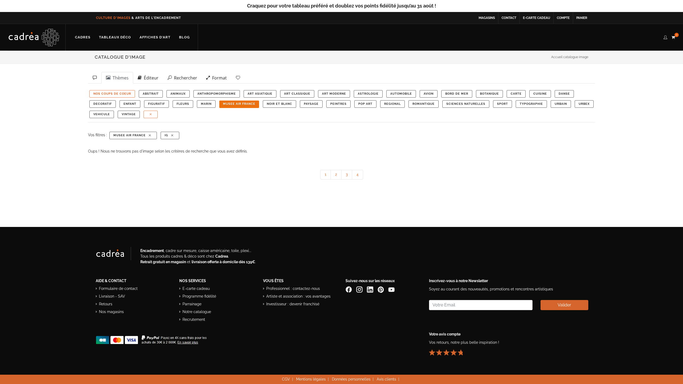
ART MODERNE (334, 93)
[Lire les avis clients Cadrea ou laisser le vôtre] (449, 350)
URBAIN (561, 104)
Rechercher (184, 78)
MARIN (206, 104)
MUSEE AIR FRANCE (239, 104)
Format (218, 78)
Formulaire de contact (118, 288)
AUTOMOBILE (401, 93)
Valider (564, 304)
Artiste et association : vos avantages (298, 296)
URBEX (584, 104)
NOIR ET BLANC (279, 104)
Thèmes (119, 78)
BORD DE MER (456, 93)
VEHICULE (101, 114)
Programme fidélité (199, 296)
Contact (509, 18)
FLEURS (183, 104)
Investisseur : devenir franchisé (292, 304)
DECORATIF (102, 104)
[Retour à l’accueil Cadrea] (34, 37)
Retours (105, 304)
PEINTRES (338, 104)
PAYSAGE (311, 104)
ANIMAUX (178, 93)
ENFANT (130, 104)
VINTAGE (129, 114)
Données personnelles (351, 379)
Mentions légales (311, 379)
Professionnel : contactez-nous (293, 288)
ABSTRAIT (151, 93)
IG (167, 135)
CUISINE (540, 93)
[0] (673, 36)
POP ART (365, 104)
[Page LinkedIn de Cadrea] (370, 289)
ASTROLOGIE (368, 93)
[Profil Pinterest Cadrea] (381, 289)
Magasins (487, 18)
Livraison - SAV (112, 296)
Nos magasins (111, 312)
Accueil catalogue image (569, 57)
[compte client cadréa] (665, 36)
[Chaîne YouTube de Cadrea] (391, 289)
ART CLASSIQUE (297, 93)
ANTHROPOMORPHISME (216, 93)
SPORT (502, 104)
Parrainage (191, 304)
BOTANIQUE (489, 93)
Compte (563, 18)
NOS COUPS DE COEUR (112, 93)
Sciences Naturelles (465, 104)
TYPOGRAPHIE (531, 104)
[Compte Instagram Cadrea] (360, 289)
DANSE (564, 93)
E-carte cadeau (536, 18)
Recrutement (193, 319)
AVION (429, 93)
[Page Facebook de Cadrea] (349, 289)
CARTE (516, 93)
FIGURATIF (156, 104)
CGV (286, 379)
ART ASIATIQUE (260, 93)
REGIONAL (392, 104)
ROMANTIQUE (423, 104)
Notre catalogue (196, 312)
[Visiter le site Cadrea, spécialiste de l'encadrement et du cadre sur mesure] (115, 255)
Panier (581, 18)
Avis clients (386, 379)
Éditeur (150, 78)
